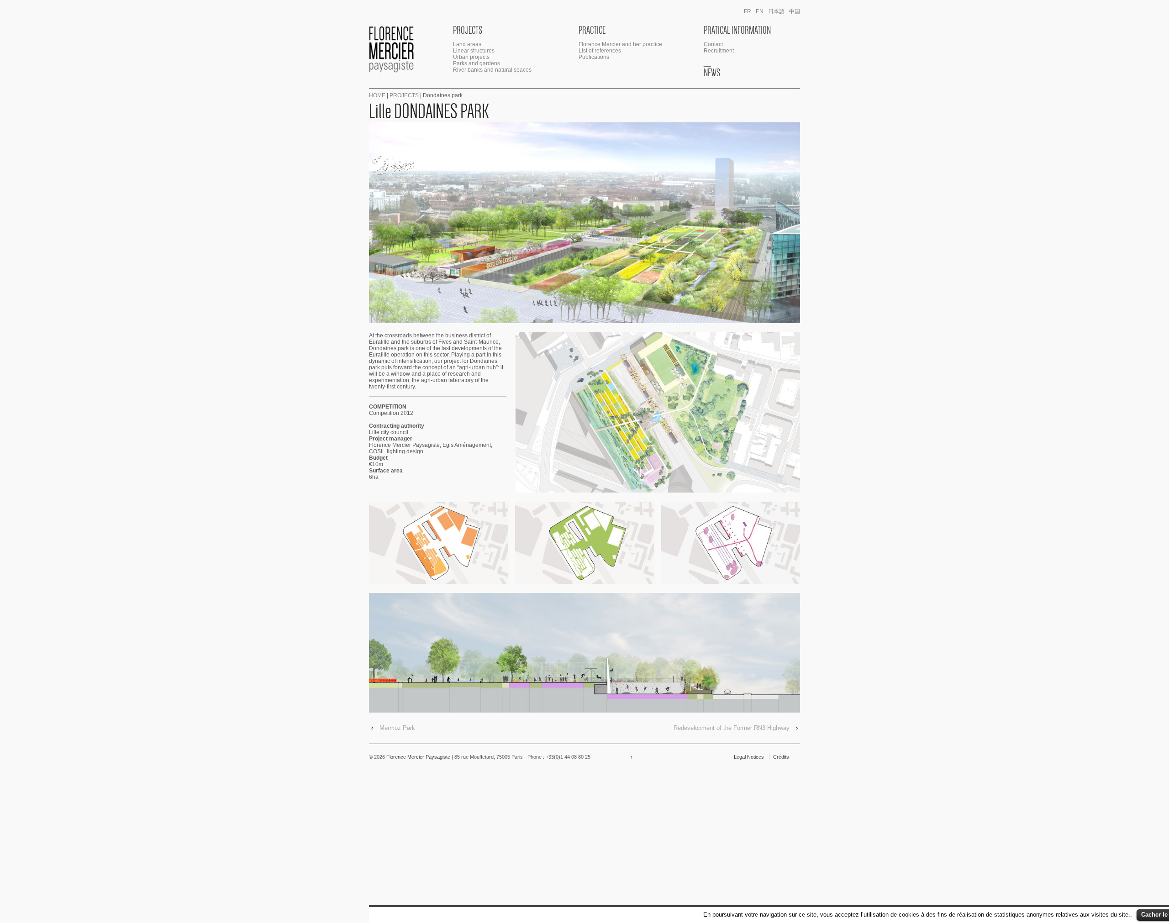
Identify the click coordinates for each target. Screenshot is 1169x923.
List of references (600, 50)
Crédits (781, 757)
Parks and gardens (476, 63)
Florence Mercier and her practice (620, 44)
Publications (594, 57)
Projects (467, 30)
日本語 (776, 11)
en (760, 11)
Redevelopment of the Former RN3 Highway (732, 727)
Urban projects (471, 57)
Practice (592, 30)
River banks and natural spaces (492, 70)
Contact (713, 44)
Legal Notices (749, 757)
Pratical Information (737, 30)
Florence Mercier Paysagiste (418, 757)
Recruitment (719, 50)
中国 (794, 11)
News (712, 73)
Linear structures (474, 50)
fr (747, 11)
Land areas (467, 44)
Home (377, 95)
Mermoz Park (397, 727)
